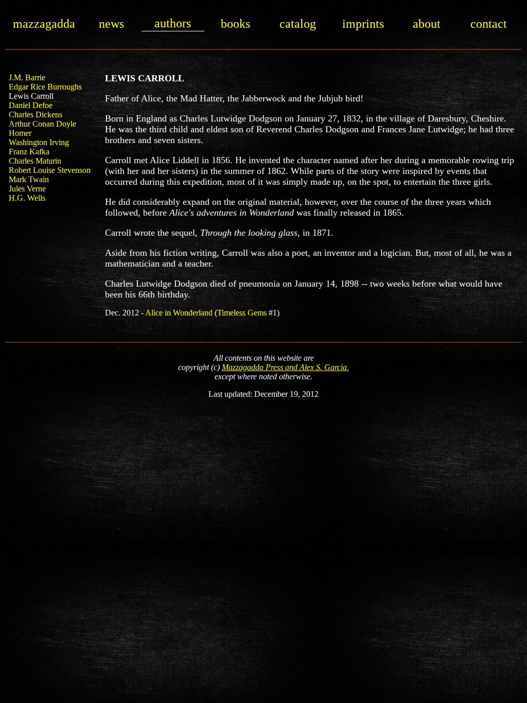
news (111, 23)
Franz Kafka (29, 151)
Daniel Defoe (30, 105)
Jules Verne (27, 188)
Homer (20, 133)
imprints (363, 23)
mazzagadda (44, 23)
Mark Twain (29, 179)
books (235, 23)
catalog (297, 23)
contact (488, 23)
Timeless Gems (242, 312)
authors (172, 23)
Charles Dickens (35, 114)
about (427, 23)
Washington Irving (39, 142)
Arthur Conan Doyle (42, 123)
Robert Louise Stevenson (50, 170)
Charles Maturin (35, 160)
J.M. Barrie (27, 77)
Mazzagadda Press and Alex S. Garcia (284, 367)
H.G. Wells (27, 198)
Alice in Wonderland (179, 312)
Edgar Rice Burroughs (45, 86)
